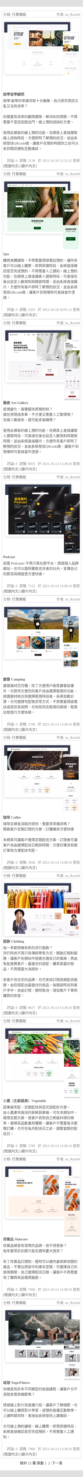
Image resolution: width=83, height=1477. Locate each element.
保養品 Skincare (15, 1239)
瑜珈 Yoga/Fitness (16, 1383)
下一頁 (57, 1463)
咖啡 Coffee (12, 817)
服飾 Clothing (13, 941)
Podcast (9, 557)
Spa (6, 254)
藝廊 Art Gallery (15, 403)
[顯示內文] (28, 166)
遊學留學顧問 (13, 94)
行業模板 (19, 14)
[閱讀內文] (11, 166)
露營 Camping (14, 679)
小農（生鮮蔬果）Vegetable (24, 1101)
